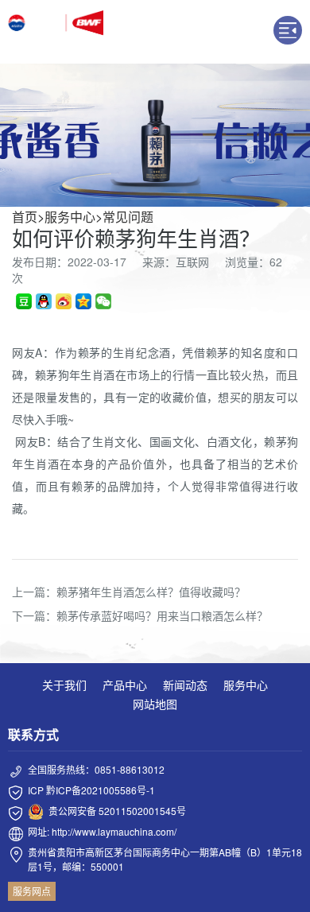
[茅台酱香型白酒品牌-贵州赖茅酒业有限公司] (55, 31)
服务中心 (70, 217)
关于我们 (64, 685)
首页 (24, 217)
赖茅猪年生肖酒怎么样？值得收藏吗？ (151, 592)
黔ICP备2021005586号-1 (100, 790)
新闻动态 (185, 685)
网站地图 (155, 704)
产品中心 (125, 685)
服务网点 (32, 891)
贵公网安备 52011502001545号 (117, 810)
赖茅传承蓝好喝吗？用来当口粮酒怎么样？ (162, 615)
